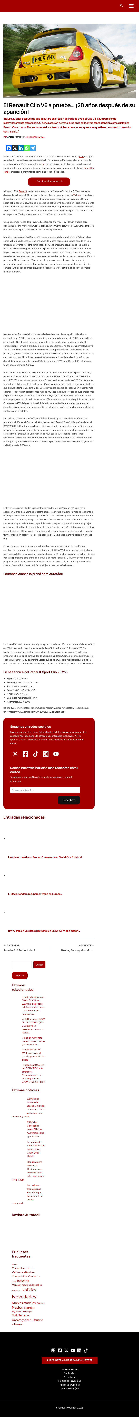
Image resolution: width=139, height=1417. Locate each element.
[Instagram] (53, 1350)
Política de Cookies (69, 1384)
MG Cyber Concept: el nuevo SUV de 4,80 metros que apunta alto (35, 1129)
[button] (121, 5)
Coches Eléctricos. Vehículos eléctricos (23, 1270)
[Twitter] (66, 1350)
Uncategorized (21, 1320)
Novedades (24, 1296)
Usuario (38, 1320)
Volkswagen (17, 1324)
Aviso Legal (69, 1377)
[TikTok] (85, 1350)
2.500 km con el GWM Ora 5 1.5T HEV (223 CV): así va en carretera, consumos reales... (33, 1025)
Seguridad (16, 1311)
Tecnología (27, 1311)
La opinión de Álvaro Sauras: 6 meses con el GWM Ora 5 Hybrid (35, 1149)
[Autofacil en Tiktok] (35, 755)
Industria (23, 1280)
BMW (14, 1264)
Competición (19, 1276)
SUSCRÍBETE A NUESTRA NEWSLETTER (69, 1360)
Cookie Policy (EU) (69, 1388)
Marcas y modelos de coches (27, 1284)
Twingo (77, 195)
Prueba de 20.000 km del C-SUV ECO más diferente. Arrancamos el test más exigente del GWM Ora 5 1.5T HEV (33, 1073)
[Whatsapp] (27, 148)
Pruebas (17, 1307)
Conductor (34, 1276)
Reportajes (29, 1307)
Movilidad (16, 1290)
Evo (14, 1281)
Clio (81, 156)
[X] (15, 148)
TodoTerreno (20, 1315)
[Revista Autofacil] (28, 1229)
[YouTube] (73, 1350)
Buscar (39, 964)
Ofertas (40, 1303)
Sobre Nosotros (69, 1369)
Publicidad (69, 1373)
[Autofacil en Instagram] (46, 756)
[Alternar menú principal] (131, 6)
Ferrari (45, 164)
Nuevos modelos (24, 1303)
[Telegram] (33, 148)
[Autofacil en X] (15, 755)
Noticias (29, 1289)
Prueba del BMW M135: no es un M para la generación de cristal (33, 1054)
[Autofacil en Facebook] (25, 756)
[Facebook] (9, 148)
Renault (23, 191)
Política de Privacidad (69, 1380)
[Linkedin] (21, 148)
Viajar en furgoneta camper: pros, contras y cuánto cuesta (33, 1041)
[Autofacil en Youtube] (56, 755)
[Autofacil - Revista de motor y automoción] (16, 5)
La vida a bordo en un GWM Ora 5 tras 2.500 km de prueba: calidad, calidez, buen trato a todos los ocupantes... (33, 1005)
